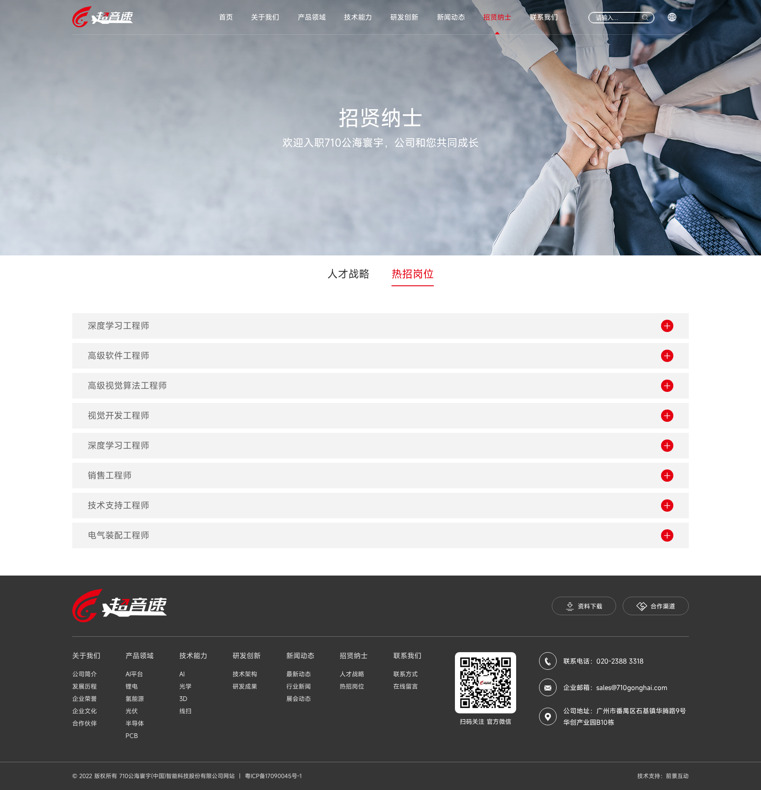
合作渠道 (662, 606)
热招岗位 (413, 274)
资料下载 (590, 606)
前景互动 (677, 776)
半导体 (135, 723)
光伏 (132, 711)
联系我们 (544, 17)
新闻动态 (451, 17)
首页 (226, 17)
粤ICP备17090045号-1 (273, 776)
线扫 (185, 711)
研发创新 (404, 17)
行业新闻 (298, 686)
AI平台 (134, 674)
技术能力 (358, 17)
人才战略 (348, 274)
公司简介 (84, 674)
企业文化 (84, 711)
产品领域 (312, 17)
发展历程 (84, 686)
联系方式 (405, 674)
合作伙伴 (84, 723)
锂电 (132, 686)
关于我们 (265, 17)
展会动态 (298, 698)
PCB (132, 735)
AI (182, 674)
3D (183, 698)
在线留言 (405, 686)
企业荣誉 (84, 698)
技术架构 (245, 674)
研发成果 (245, 686)
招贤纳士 (497, 17)
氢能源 (135, 698)
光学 (185, 686)
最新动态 (298, 674)
